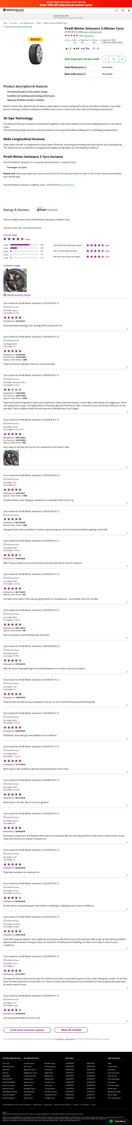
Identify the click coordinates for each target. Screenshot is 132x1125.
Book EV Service (8, 1088)
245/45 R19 (91, 1085)
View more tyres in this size (19, 26)
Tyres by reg (112, 1076)
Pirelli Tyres (49, 1069)
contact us (60, 1039)
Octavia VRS (18, 429)
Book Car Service (9, 1085)
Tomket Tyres (49, 1082)
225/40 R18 (70, 1063)
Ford (14, 1003)
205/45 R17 (70, 1079)
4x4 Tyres (6, 1069)
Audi (14, 482)
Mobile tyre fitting (114, 1092)
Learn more (69, 1039)
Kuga (15, 1005)
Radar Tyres (49, 1073)
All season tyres (113, 1085)
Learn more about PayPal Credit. (49, 1120)
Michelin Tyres (50, 1063)
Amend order (112, 1066)
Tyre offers (112, 1069)
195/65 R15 (91, 1069)
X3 (14, 346)
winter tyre (68, 184)
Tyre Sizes (69, 1058)
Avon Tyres (28, 1066)
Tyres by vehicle (113, 1073)
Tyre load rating (113, 1079)
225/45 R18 (70, 1082)
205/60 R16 (91, 1088)
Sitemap (75, 1105)
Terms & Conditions (25, 1105)
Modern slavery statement (63, 1105)
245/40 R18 (70, 1098)
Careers (93, 1105)
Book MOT (6, 1076)
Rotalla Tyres (49, 1079)
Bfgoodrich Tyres (30, 1069)
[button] (116, 10)
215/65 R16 (91, 1082)
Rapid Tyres (49, 1076)
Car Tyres (6, 1063)
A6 (14, 485)
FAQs (110, 1063)
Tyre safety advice (114, 1098)
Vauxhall (16, 924)
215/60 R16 (91, 1098)
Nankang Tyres (50, 1066)
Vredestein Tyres (51, 1092)
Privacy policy (48, 1105)
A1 (14, 859)
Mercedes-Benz (19, 382)
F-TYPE (16, 313)
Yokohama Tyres (51, 1095)
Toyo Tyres (48, 1085)
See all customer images (19, 294)
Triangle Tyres (50, 1098)
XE (14, 823)
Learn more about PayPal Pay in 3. (70, 1120)
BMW (15, 344)
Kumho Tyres (28, 1098)
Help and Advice (114, 1058)
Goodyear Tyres (29, 1088)
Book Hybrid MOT (9, 1082)
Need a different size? (92, 32)
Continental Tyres (30, 1076)
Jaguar (15, 310)
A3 (14, 689)
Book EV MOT (7, 1079)
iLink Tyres (27, 1095)
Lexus (15, 963)
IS (14, 966)
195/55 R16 (70, 1088)
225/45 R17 (70, 1069)
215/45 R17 (91, 1073)
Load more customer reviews (27, 1030)
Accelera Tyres (29, 1063)
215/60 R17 (91, 1079)
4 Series (16, 789)
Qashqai (16, 893)
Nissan (15, 890)
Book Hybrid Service (10, 1092)
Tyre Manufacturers (31, 1058)
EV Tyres (6, 1073)
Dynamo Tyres (29, 1082)
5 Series (16, 584)
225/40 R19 (91, 1076)
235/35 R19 (70, 1092)
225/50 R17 (70, 1085)
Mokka (16, 926)
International (85, 1105)
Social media (112, 1095)
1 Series (16, 756)
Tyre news (111, 1082)
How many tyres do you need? (82, 59)
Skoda (15, 427)
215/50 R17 (91, 1092)
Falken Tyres (28, 1085)
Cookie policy (38, 1105)
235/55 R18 (91, 1066)
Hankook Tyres (29, 1092)
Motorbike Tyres (8, 1066)
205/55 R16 (70, 1066)
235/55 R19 (70, 1095)
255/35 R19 (70, 1076)
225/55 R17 (91, 1063)
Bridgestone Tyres (30, 1073)
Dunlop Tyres (28, 1079)
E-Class (16, 385)
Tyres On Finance (9, 1095)
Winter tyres (112, 1088)
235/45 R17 (91, 1095)
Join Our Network (9, 1098)
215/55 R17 (70, 1073)
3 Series (16, 550)
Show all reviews (71, 1030)
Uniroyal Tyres (50, 1088)
